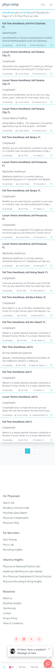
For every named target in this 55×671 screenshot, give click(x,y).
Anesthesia (8, 12)
